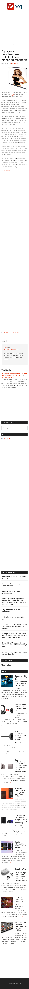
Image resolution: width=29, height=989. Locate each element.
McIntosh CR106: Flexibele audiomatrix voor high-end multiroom (21, 926)
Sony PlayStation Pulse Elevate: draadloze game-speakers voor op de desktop (21, 819)
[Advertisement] (14, 26)
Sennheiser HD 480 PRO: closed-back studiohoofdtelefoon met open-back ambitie (21, 680)
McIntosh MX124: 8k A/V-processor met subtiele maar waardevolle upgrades (14, 626)
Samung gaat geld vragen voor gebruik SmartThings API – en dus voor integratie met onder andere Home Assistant (13, 601)
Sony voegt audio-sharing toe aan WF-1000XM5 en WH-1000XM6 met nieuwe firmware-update (21, 765)
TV (18, 332)
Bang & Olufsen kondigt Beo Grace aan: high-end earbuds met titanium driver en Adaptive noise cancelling (21, 874)
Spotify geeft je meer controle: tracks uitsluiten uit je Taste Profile (21, 792)
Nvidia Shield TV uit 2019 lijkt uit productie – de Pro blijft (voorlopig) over (14, 645)
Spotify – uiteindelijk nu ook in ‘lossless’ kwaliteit (20, 845)
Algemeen (9, 331)
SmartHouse (7, 171)
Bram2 (6, 347)
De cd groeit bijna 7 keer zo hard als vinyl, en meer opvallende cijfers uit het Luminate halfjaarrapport (14, 635)
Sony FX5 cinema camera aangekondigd (10, 592)
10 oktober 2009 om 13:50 (11, 349)
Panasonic (14, 331)
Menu (14, 45)
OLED (12, 94)
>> (10, 698)
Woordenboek (6, 665)
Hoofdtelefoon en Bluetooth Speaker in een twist (20, 707)
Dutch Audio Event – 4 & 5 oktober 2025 (19, 899)
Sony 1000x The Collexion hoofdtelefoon (10, 610)
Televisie (15, 332)
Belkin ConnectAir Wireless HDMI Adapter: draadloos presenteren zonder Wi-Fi (20, 737)
